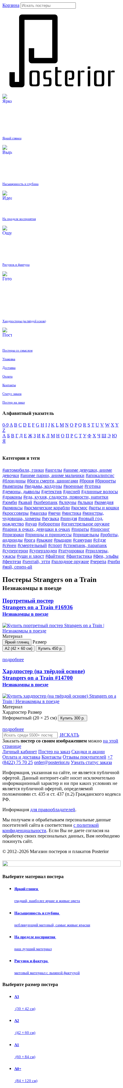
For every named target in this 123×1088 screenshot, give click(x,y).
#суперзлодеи (43, 550)
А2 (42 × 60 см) (18, 648)
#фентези (11, 561)
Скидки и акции (88, 751)
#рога (29, 540)
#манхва (38, 513)
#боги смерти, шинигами (52, 480)
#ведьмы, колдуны (43, 486)
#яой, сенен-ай (17, 566)
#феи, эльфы (106, 556)
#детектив (51, 491)
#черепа (98, 561)
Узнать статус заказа (91, 762)
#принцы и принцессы (48, 534)
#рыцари (63, 540)
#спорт (55, 545)
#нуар (31, 523)
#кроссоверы (15, 513)
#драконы (12, 496)
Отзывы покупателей (84, 757)
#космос (79, 507)
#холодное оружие (70, 561)
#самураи (82, 540)
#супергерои (15, 550)
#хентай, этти (36, 561)
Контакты (51, 757)
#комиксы (12, 507)
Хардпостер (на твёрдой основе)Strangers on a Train (43, 677)
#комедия (103, 502)
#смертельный (32, 545)
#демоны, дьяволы (21, 491)
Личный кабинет (19, 751)
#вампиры (12, 486)
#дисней (71, 491)
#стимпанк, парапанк (85, 545)
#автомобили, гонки (23, 470)
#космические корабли (47, 507)
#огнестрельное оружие (85, 523)
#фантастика (79, 556)
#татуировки (71, 550)
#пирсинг (100, 529)
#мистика (71, 513)
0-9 (5, 424)
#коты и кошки (104, 507)
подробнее (13, 659)
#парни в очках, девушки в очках (36, 529)
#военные (73, 486)
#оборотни (49, 523)
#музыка (50, 518)
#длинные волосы (99, 491)
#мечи (54, 513)
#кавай (25, 502)
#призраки (13, 534)
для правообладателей (52, 809)
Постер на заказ (54, 751)
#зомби (9, 502)
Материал (15, 639)
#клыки (85, 502)
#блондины (14, 480)
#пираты (80, 529)
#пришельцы (86, 534)
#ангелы (53, 470)
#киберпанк (45, 502)
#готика (92, 486)
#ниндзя (68, 518)
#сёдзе (99, 540)
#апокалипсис (100, 475)
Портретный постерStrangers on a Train (37, 607)
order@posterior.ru (52, 762)
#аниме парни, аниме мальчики (52, 475)
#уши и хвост (30, 556)
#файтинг (55, 556)
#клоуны (67, 502)
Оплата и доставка (21, 757)
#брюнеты (105, 480)
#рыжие (44, 540)
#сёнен (9, 545)
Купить (50, 648)
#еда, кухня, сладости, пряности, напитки (65, 496)
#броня (86, 480)
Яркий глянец (17, 642)
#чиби (113, 561)
